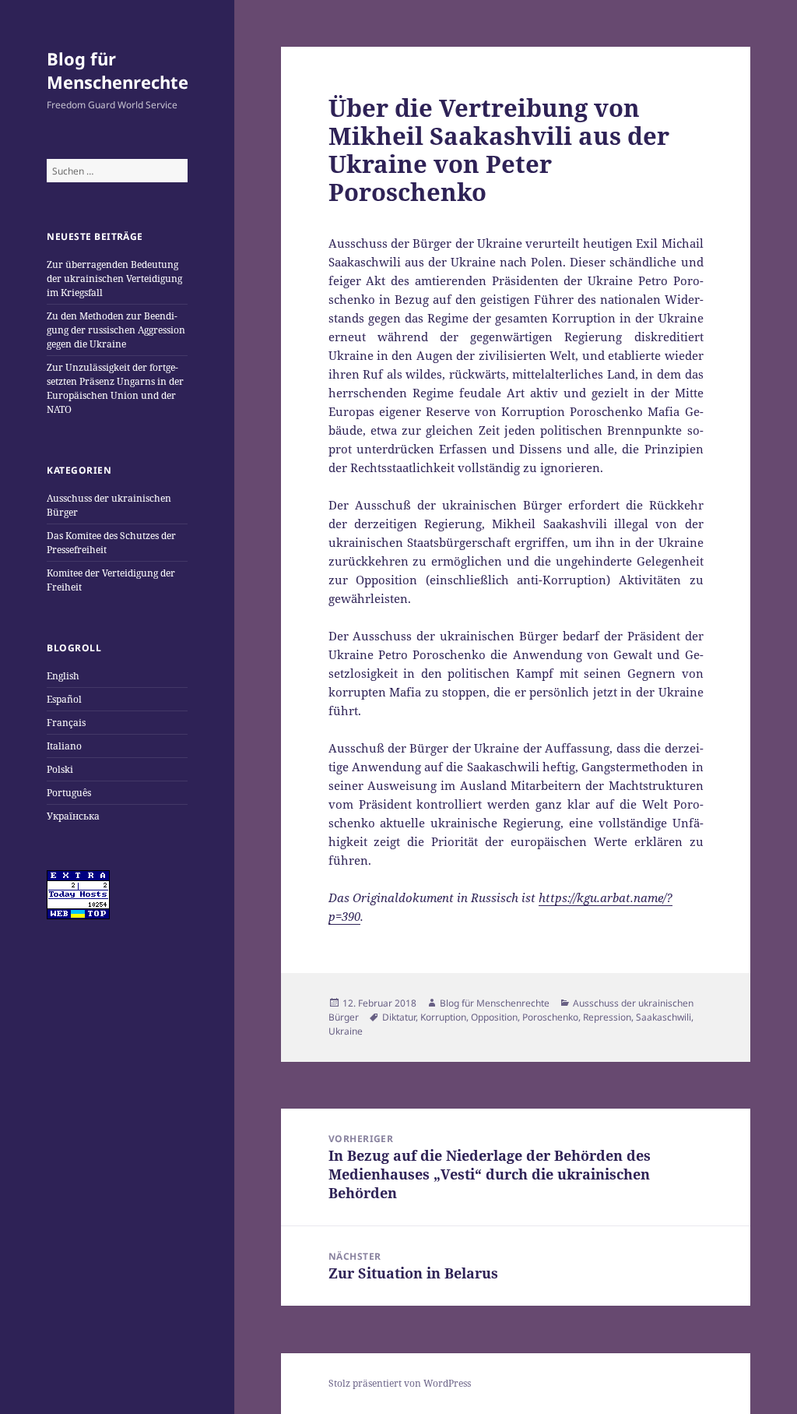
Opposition (494, 1017)
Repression (607, 1017)
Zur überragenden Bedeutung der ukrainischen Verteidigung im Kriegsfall (114, 278)
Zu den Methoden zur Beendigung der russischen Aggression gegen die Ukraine (116, 330)
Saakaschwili (663, 1017)
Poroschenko (550, 1017)
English (63, 675)
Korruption (443, 1017)
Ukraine (345, 1031)
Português (69, 792)
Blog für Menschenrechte (117, 70)
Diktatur (399, 1017)
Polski (60, 769)
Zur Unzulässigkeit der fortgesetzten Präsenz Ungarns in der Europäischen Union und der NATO (115, 388)
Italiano (64, 746)
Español (64, 699)
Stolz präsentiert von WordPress (399, 1383)
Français (66, 722)
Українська (73, 816)
